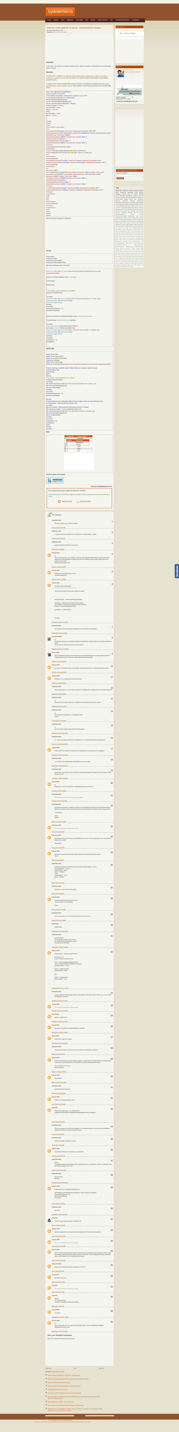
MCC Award (141, 253)
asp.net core (135, 238)
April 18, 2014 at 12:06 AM (58, 1104)
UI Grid (117, 226)
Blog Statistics (140, 222)
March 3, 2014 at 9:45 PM (58, 1054)
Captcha (131, 229)
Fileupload (136, 196)
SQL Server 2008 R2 (125, 234)
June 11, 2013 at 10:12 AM (58, 909)
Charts (120, 219)
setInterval (135, 226)
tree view (131, 266)
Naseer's (54, 652)
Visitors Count (119, 238)
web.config (141, 211)
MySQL (123, 231)
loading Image (135, 217)
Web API (136, 212)
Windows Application (123, 201)
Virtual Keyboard (131, 261)
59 (112, 1310)
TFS (122, 259)
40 (112, 1076)
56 (112, 1275)
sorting (121, 239)
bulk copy (139, 261)
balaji (53, 1107)
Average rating (126, 229)
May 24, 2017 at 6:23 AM (58, 1306)
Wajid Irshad (55, 1264)
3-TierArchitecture (132, 239)
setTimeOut (140, 226)
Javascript (131, 192)
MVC (111, 20)
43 (112, 1108)
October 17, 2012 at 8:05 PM (59, 672)
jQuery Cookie (130, 226)
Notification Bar (133, 254)
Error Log (129, 251)
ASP (131, 228)
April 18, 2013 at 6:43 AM (58, 847)
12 (112, 687)
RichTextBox (129, 258)
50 (112, 1208)
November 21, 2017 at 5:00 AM (59, 1331)
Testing (133, 259)
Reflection (130, 233)
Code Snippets (121, 192)
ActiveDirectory (120, 241)
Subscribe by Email (85, 501)
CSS (136, 199)
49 (112, 1187)
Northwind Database (125, 254)
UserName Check (139, 236)
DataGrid (118, 251)
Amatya (54, 1274)
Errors (118, 196)
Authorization (128, 248)
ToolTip (136, 209)
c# (132, 194)
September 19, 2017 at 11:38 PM (60, 1317)
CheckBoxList (125, 219)
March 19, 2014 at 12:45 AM (59, 1082)
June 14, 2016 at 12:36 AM (58, 1246)
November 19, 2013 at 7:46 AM (59, 1000)
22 (112, 805)
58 (112, 1296)
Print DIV (123, 256)
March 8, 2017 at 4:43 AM (58, 1282)
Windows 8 (124, 238)
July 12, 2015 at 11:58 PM (58, 1203)
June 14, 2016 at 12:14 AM (58, 1236)
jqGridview (139, 265)
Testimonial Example (127, 259)
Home (49, 20)
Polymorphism (140, 224)
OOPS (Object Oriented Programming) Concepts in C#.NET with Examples (64, 1393)
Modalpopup (140, 201)
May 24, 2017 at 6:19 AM (58, 1292)
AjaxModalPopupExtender (133, 207)
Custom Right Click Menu (134, 249)
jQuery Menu (123, 222)
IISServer (133, 201)
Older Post (101, 1368)
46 (112, 1149)
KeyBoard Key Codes (121, 224)
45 (112, 1138)
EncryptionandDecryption (122, 216)
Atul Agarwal (55, 636)
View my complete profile (132, 72)
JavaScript (79, 20)
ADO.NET (118, 212)
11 (112, 676)
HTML (117, 204)
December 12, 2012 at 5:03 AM (59, 765)
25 (112, 852)
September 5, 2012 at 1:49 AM (59, 633)
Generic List (126, 221)
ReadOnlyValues (122, 258)
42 (112, 1097)
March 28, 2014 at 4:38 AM (58, 1093)
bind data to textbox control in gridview (89, 76)
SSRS (142, 221)
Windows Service (127, 217)
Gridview (70, 20)
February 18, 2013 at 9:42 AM (59, 800)
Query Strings (132, 256)
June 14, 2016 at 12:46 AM (58, 1260)
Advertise (126, 241)
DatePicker (140, 199)
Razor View (130, 211)
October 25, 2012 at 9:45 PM (59, 694)
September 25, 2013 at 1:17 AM (60, 988)
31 (112, 935)
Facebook (138, 219)
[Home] (110, 1)
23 (112, 826)
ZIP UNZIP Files (123, 226)
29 (112, 914)
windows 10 (125, 239)
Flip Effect (135, 229)
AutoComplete (120, 199)
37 (112, 1036)
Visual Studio (140, 209)
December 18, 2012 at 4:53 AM (59, 778)
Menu (120, 211)
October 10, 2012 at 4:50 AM (59, 661)
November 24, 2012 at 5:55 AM (59, 744)
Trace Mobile (51, 23)
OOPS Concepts (102, 20)
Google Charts (138, 251)
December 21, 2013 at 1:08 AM (59, 1032)
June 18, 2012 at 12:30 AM (58, 527)
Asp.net (55, 32)
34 (112, 1005)
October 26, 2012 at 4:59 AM (59, 720)
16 (112, 737)
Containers (125, 249)
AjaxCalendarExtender (139, 243)
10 (112, 666)
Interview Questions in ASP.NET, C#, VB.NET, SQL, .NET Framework (64, 1375)
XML (129, 206)
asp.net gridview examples (69, 76)
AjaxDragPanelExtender (138, 244)
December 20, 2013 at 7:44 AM (59, 1021)
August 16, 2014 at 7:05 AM (59, 1170)
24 (112, 836)
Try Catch (121, 261)
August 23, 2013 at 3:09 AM (59, 920)
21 (112, 795)
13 (112, 698)
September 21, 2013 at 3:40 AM (60, 947)
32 (112, 951)
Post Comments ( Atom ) (58, 1371)
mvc (142, 196)
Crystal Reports (139, 202)
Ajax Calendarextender (135, 241)
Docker (121, 251)
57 (112, 1286)
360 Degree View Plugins (123, 228)
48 (112, 1174)
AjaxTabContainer (119, 229)
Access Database (132, 222)
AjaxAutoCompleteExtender (138, 228)
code (142, 261)
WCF (117, 211)
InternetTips (126, 209)
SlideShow (131, 209)
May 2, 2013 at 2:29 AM (58, 860)
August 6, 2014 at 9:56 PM (58, 1156)
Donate (125, 251)
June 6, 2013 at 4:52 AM (58, 893)
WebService (138, 206)
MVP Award (118, 254)
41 (112, 1087)
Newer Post (48, 1368)
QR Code (121, 233)
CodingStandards (119, 249)
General (60, 32)
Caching (134, 248)
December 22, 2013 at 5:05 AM (59, 1043)
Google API (140, 197)
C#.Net (131, 190)
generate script (137, 263)
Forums (133, 251)
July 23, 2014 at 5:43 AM (58, 1145)
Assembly (122, 248)
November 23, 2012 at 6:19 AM (59, 733)
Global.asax (132, 221)
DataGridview (124, 212)
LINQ (117, 231)
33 (112, 992)
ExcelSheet (122, 204)
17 (112, 748)
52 (112, 1229)
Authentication (126, 202)
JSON (130, 197)
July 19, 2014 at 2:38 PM (58, 1134)
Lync (137, 253)
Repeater (131, 212)
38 (112, 1047)
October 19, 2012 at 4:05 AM (59, 683)
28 (112, 898)
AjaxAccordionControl (130, 243)
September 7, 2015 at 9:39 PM (59, 1214)
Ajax (62, 20)
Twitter (118, 222)
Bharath (54, 1014)
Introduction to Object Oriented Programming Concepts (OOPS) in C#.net (64, 1386)
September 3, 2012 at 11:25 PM (60, 622)
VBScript (126, 261)
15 (112, 725)
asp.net (63, 78)
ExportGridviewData (122, 206)
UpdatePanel (124, 207)
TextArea (136, 259)
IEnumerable (138, 221)
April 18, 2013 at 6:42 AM (58, 831)
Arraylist (118, 248)
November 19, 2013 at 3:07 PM (59, 1010)
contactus (118, 263)
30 (112, 924)
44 (112, 1126)
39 (112, 1058)
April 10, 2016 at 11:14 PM (58, 1225)
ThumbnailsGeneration (131, 236)
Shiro (53, 1218)
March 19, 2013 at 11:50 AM (59, 821)
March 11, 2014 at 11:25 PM (59, 1071)
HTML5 (138, 229)
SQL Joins (136, 211)
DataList (141, 214)
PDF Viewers (137, 231)
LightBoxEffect (132, 216)
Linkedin (120, 231)
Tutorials (135, 20)
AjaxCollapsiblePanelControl (125, 244)
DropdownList (119, 197)
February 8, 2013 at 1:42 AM (59, 790)
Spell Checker (118, 259)
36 (112, 1026)
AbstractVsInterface (139, 239)
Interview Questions (122, 20)
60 (112, 1321)
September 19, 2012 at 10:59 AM (60, 649)
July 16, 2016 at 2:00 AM (58, 1271)
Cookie (135, 214)
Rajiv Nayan (55, 825)
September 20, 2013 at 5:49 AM (60, 931)
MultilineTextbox (133, 224)
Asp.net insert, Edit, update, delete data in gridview (59, 1382)
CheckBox (133, 202)
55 (112, 1264)
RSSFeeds (137, 256)
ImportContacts (133, 253)
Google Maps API (120, 209)
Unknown (54, 552)
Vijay (53, 1285)
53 (112, 1240)
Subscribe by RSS (67, 501)
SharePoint (137, 204)
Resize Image (135, 233)
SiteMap (139, 234)
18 (112, 759)
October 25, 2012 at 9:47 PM (59, 706)
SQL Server (139, 192)
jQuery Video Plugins (132, 265)
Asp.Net (56, 20)
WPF (136, 261)
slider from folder (126, 266)
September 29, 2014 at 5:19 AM (60, 1182)
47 (112, 1160)
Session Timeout (133, 234)
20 (112, 782)
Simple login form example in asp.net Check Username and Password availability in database (68, 1378)
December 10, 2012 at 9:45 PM (59, 755)
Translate (128, 99)
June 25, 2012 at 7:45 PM (58, 538)
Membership (119, 202)
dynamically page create (129, 263)
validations (135, 197)
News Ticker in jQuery (130, 231)
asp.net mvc (126, 194)
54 (112, 1250)
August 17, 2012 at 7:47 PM (59, 566)
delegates (122, 263)
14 (112, 711)
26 (112, 864)
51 (112, 1219)
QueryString (125, 233)
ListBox (128, 224)
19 (112, 770)
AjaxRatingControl (130, 246)
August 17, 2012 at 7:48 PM (59, 579)
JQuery (93, 20)
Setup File (141, 258)
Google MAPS (129, 199)
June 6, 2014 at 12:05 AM (58, 1121)
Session (137, 258)
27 (112, 887)
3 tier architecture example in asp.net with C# (57, 1389)
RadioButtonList (119, 217)
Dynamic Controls (132, 219)
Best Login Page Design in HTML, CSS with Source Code (61, 1401)
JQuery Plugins (138, 194)
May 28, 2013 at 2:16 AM (58, 882)
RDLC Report (139, 216)
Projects (127, 256)
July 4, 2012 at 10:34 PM (58, 549)
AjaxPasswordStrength (121, 246)
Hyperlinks (123, 253)
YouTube (141, 212)
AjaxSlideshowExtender (138, 246)
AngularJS (126, 197)
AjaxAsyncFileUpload (123, 214)
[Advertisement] (110, 12)
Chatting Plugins (139, 248)
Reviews (140, 233)
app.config (129, 238)
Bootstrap (141, 207)
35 (112, 1015)
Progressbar (124, 211)
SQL (87, 20)
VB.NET (140, 190)
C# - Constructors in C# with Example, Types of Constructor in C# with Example (66, 1405)
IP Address (127, 253)
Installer (141, 229)
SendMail (133, 206)
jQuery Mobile (125, 265)
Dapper (142, 249)
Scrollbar (134, 258)
